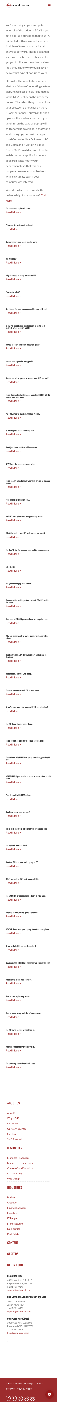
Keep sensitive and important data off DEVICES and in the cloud (27, 601)
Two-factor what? (13, 292)
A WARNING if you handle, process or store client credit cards (28, 777)
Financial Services (16, 1207)
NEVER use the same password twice (20, 464)
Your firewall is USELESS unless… (19, 795)
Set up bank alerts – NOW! (16, 845)
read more (12, 212)
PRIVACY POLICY (24, 1389)
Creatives (12, 1202)
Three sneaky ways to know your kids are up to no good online (28, 481)
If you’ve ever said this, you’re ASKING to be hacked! (27, 707)
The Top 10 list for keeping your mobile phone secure (27, 549)
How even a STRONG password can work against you (26, 619)
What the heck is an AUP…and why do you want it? (26, 533)
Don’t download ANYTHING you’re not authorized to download (26, 655)
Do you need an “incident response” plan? (23, 344)
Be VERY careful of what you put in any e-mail (24, 516)
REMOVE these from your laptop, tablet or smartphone (27, 929)
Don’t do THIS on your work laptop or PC (22, 862)
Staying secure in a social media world (21, 241)
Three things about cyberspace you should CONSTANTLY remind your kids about (28, 395)
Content (12, 1242)
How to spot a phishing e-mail (18, 996)
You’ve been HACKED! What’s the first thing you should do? (28, 758)
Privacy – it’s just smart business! (19, 225)
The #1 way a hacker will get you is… (20, 1029)
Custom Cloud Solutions (20, 1168)
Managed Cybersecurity (20, 1163)
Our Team (12, 1123)
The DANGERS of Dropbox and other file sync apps (26, 895)
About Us (12, 1113)
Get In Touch (15, 1265)
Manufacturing (15, 1223)
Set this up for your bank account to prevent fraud (26, 308)
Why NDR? (13, 1118)
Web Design (13, 1178)
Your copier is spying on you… (18, 499)
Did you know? (11, 258)
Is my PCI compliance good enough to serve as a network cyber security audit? (25, 326)
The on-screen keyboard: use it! (18, 208)
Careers (12, 1253)
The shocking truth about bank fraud (20, 1063)
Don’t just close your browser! (18, 811)
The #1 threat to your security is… (19, 723)
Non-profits (13, 1228)
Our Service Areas (16, 1128)
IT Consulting (14, 1173)
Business (12, 1197)
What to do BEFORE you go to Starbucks (21, 912)
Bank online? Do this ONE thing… (19, 673)
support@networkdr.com (19, 1290)
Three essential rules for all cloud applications (25, 740)
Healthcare (13, 1213)
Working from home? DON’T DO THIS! (20, 1046)
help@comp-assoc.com (18, 1332)
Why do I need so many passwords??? (21, 275)
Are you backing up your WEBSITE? (19, 583)
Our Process (13, 1133)
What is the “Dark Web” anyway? (19, 979)
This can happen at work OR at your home (22, 690)
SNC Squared (14, 1139)
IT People (12, 1218)
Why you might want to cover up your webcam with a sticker (27, 636)
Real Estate (13, 1234)
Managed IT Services (18, 1157)
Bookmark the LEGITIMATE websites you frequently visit (28, 962)
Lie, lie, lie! (10, 566)
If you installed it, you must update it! (21, 946)
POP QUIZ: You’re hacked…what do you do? (23, 413)
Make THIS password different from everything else (26, 828)
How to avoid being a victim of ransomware (23, 1013)
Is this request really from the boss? (20, 430)
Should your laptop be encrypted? (19, 361)
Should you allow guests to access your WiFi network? (27, 378)
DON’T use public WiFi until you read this (22, 878)
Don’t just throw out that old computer (21, 447)
